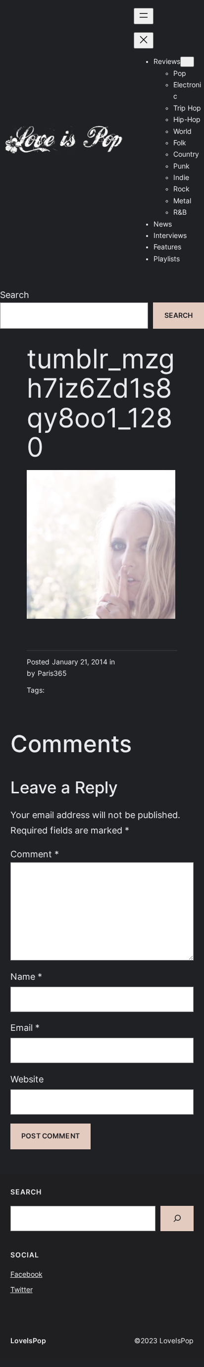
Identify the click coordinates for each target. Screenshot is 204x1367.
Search (14, 295)
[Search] (177, 1218)
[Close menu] (143, 40)
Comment (34, 854)
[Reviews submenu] (187, 62)
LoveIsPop (28, 1341)
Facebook (26, 1274)
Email (25, 1027)
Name (26, 976)
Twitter (21, 1290)
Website (27, 1079)
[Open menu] (143, 16)
